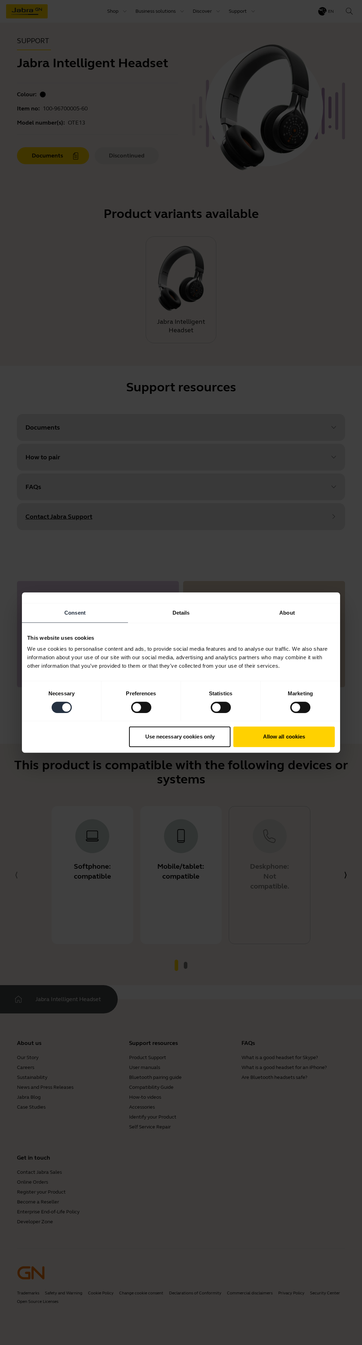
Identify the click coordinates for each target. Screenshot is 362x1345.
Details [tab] (181, 613)
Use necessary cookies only (180, 737)
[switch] (141, 707)
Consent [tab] (75, 613)
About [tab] (287, 613)
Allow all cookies (284, 737)
